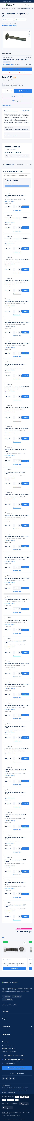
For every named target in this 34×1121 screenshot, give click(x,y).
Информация (6, 1034)
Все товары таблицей (17, 73)
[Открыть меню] (3, 4)
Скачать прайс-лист (18, 1073)
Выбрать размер (17, 69)
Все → (3, 937)
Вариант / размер (7, 53)
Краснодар (25, 1087)
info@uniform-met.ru (27, 1)
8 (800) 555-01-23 (8, 1048)
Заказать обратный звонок (18, 1068)
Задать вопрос (6, 105)
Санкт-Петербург (7, 1087)
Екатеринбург (17, 1087)
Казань (12, 1090)
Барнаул (4, 1092)
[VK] (13, 1078)
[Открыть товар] (14, 949)
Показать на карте (16, 1060)
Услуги (4, 1019)
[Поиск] (22, 4)
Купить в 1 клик (18, 96)
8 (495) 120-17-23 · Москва (9, 1051)
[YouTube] (10, 1078)
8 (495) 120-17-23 (6, 1)
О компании (6, 1026)
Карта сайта (21, 1119)
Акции (3, 1115)
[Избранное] (28, 5)
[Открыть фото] (29, 35)
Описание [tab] (21, 164)
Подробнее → (26, 110)
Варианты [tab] (9, 164)
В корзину (24, 91)
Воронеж (17, 1090)
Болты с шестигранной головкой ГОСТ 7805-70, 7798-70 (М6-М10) (13, 964)
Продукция (5, 1011)
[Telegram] (3, 1078)
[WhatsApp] (6, 1078)
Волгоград (24, 1090)
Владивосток (11, 1092)
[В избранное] (29, 31)
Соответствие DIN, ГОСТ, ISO (13, 1115)
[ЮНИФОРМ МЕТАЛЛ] (13, 4)
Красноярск (5, 1090)
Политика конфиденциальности (9, 1119)
